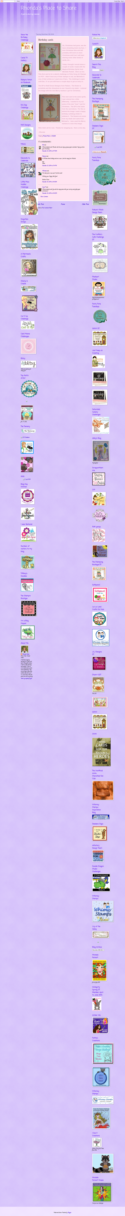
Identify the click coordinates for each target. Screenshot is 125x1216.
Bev (43, 145)
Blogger (69, 1213)
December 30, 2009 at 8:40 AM (49, 182)
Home (63, 204)
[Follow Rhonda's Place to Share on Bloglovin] (99, 39)
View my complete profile (26, 678)
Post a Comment (44, 197)
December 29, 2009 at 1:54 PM (49, 166)
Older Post (85, 204)
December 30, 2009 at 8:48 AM (49, 193)
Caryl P (44, 187)
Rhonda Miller (26, 654)
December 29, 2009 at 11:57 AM (49, 151)
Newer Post (40, 204)
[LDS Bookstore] (25, 437)
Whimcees (44, 171)
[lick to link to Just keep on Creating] (98, 368)
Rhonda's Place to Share (49, 8)
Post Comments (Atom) (47, 208)
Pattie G (44, 156)
